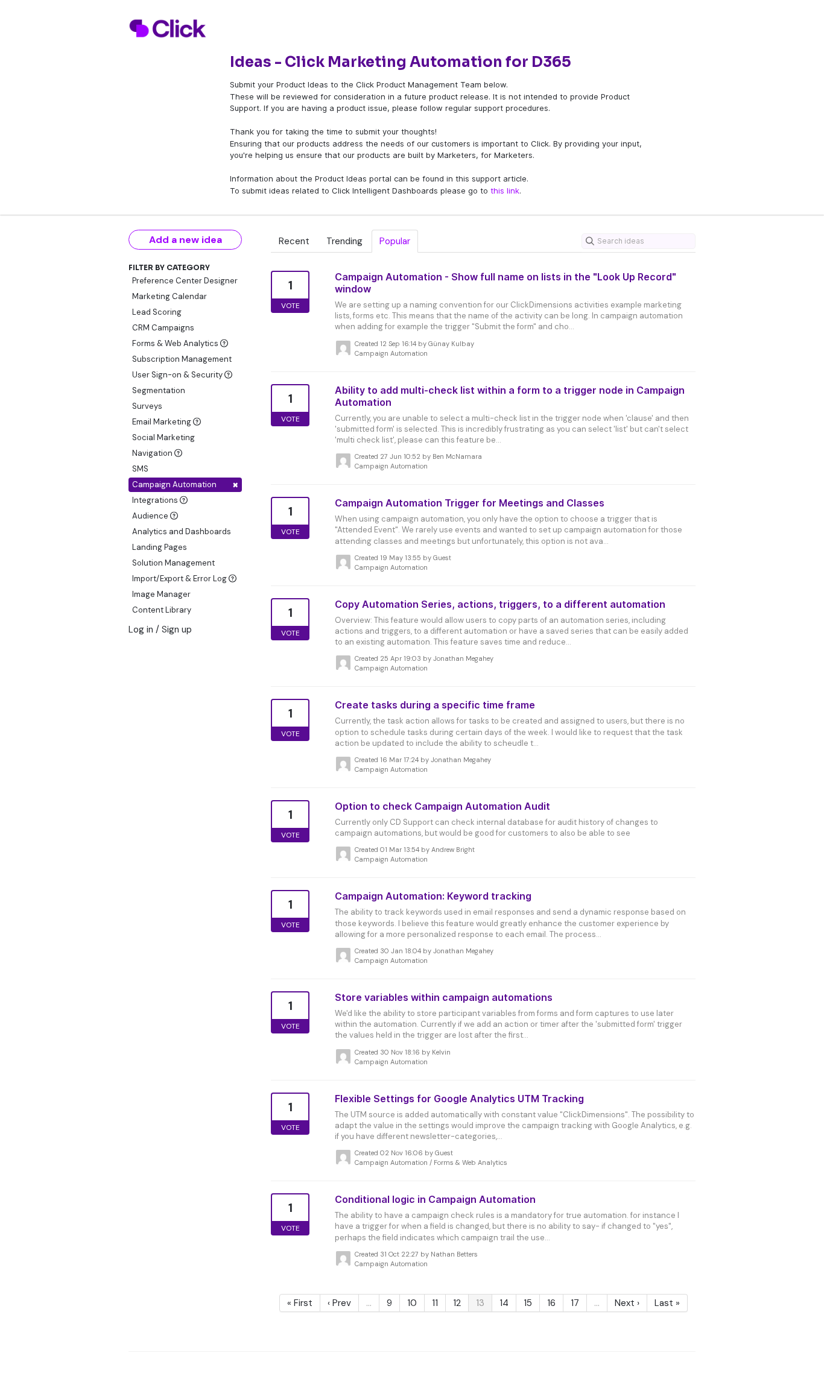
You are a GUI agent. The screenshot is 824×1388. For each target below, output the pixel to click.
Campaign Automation (185, 484)
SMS (140, 469)
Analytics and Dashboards (181, 531)
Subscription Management (182, 359)
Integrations (156, 500)
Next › (627, 1303)
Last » (667, 1303)
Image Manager (161, 594)
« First (299, 1303)
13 (480, 1303)
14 (504, 1303)
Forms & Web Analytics (176, 343)
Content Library (161, 610)
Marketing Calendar (169, 296)
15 (528, 1303)
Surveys (147, 406)
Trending (344, 241)
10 (412, 1303)
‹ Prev (339, 1303)
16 (551, 1303)
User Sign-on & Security (178, 375)
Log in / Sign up (160, 629)
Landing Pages (159, 547)
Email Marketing (162, 422)
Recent (294, 241)
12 (457, 1303)
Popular (394, 241)
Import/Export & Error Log (180, 578)
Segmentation (158, 390)
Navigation (153, 453)
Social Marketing (163, 437)
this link (504, 190)
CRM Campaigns (163, 328)
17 (575, 1303)
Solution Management (173, 563)
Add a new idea (185, 239)
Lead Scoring (157, 312)
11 (435, 1303)
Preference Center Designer (185, 281)
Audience (151, 516)
